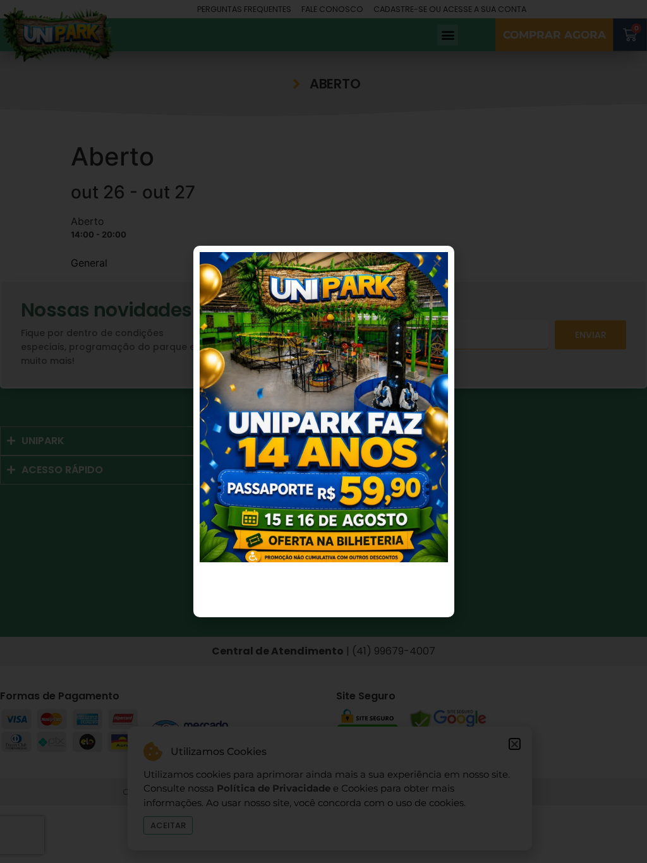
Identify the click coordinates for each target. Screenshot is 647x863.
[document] (323, 431)
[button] (437, 263)
